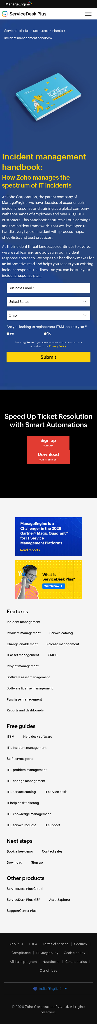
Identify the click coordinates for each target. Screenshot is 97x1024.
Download (48, 456)
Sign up (48, 442)
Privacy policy (47, 952)
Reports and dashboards (25, 710)
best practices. (40, 237)
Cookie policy (74, 952)
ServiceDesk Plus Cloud (25, 889)
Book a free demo (20, 851)
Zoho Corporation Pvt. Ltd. (47, 1007)
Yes (12, 333)
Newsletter (51, 961)
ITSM (10, 736)
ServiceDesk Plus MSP (23, 899)
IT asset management (23, 655)
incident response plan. (22, 275)
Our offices (48, 970)
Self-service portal (20, 759)
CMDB (52, 655)
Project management (23, 666)
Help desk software (37, 736)
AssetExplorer (59, 899)
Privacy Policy (57, 346)
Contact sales (52, 851)
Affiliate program (23, 961)
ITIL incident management (26, 747)
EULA (33, 944)
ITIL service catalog (21, 792)
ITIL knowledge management (29, 814)
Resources (40, 31)
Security (80, 944)
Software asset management (28, 677)
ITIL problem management (27, 770)
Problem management (24, 633)
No (49, 333)
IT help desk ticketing (23, 803)
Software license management (30, 688)
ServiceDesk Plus (16, 31)
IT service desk (56, 792)
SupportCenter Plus (22, 911)
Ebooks (57, 31)
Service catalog (61, 633)
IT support (52, 825)
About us (16, 944)
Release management (62, 644)
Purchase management (24, 699)
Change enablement (22, 644)
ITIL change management (26, 781)
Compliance (21, 952)
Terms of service (56, 944)
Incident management (23, 622)
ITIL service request (21, 825)
